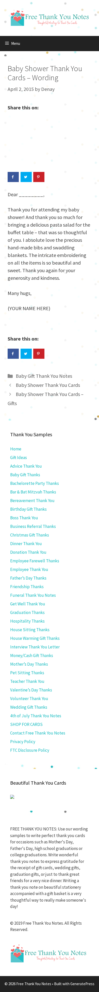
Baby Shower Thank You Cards (48, 385)
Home (15, 449)
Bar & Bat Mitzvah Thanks (33, 492)
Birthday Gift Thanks (28, 509)
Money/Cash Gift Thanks (31, 655)
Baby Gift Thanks (25, 475)
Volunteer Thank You (29, 698)
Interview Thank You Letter (35, 647)
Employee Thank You (29, 569)
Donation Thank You (28, 552)
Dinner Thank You (26, 543)
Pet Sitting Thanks (27, 673)
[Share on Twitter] (26, 177)
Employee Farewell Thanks (34, 561)
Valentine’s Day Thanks (31, 690)
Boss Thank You (24, 518)
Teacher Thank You (27, 681)
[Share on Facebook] (13, 177)
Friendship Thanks (27, 586)
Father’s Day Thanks (28, 578)
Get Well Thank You (27, 604)
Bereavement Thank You (32, 500)
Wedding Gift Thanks (28, 707)
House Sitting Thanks (30, 629)
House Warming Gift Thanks (35, 638)
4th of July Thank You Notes (35, 716)
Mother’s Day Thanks (29, 664)
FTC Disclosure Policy (29, 750)
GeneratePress (82, 983)
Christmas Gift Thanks (29, 535)
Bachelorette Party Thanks (34, 483)
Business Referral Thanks (33, 526)
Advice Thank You (26, 466)
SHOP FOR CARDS (26, 724)
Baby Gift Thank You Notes (44, 376)
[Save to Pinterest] (38, 177)
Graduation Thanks (27, 612)
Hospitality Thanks (27, 621)
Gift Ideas (18, 457)
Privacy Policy (22, 741)
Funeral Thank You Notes (33, 595)
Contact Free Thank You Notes (37, 733)
